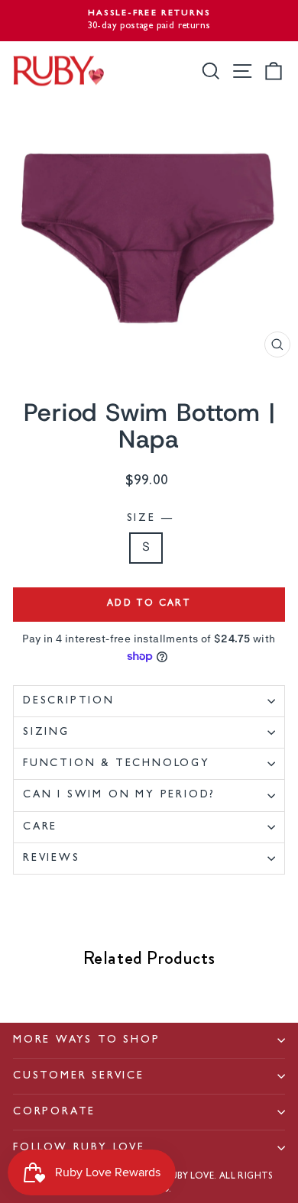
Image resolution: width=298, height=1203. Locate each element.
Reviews (51, 858)
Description (69, 701)
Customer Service (78, 1076)
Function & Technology (116, 763)
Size (149, 518)
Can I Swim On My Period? (119, 795)
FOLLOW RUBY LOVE (79, 1148)
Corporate (54, 1112)
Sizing (46, 732)
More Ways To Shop (86, 1040)
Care (40, 827)
